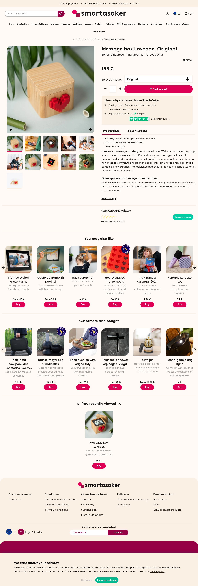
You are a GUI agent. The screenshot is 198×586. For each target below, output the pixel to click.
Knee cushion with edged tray (83, 362)
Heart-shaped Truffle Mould (115, 279)
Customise (87, 580)
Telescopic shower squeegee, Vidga (115, 362)
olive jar (147, 360)
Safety (99, 23)
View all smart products (167, 510)
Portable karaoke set (180, 279)
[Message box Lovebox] (99, 424)
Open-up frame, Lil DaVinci (50, 279)
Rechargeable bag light (180, 362)
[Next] (90, 129)
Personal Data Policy (57, 505)
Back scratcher (82, 277)
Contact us (15, 500)
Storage (65, 23)
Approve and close (107, 580)
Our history (87, 505)
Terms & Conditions (56, 510)
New (11, 23)
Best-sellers (160, 500)
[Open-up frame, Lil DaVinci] (50, 259)
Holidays (143, 23)
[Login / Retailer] (167, 14)
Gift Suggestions (126, 23)
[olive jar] (147, 342)
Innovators (99, 31)
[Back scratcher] (83, 259)
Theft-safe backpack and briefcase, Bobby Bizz (18, 364)
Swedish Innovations (177, 23)
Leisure (89, 23)
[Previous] (11, 129)
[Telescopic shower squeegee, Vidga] (115, 342)
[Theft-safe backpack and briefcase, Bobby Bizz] (18, 342)
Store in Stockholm (92, 515)
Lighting (77, 23)
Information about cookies (60, 500)
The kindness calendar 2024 (147, 279)
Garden (55, 23)
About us (86, 500)
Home (75, 39)
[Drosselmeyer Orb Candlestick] (50, 342)
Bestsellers (23, 23)
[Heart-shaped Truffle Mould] (115, 259)
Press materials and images (133, 500)
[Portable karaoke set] (179, 259)
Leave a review (183, 217)
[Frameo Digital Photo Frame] (18, 259)
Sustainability (89, 510)
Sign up (118, 532)
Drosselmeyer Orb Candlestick (50, 362)
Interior (100, 39)
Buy (18, 304)
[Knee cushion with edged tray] (83, 342)
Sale (156, 505)
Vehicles (109, 23)
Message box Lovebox (99, 444)
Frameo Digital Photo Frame (18, 279)
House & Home (40, 23)
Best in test (157, 23)
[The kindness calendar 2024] (147, 259)
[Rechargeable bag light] (179, 342)
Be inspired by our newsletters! (99, 527)
